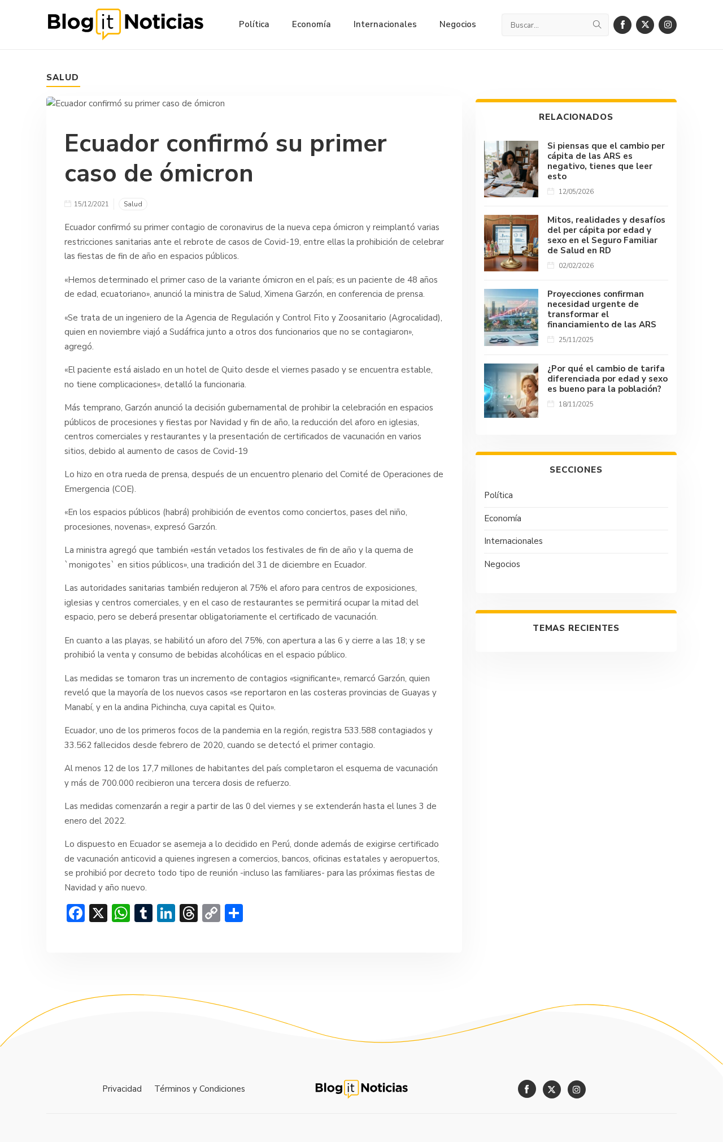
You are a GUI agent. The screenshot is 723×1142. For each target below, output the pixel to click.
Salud (62, 77)
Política (498, 495)
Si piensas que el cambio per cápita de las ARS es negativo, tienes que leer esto (606, 161)
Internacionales (513, 541)
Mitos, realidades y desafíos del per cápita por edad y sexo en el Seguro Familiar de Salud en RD (606, 235)
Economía (502, 518)
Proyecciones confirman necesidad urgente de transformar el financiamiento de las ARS (601, 309)
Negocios (502, 564)
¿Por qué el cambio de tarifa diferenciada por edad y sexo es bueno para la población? (607, 379)
